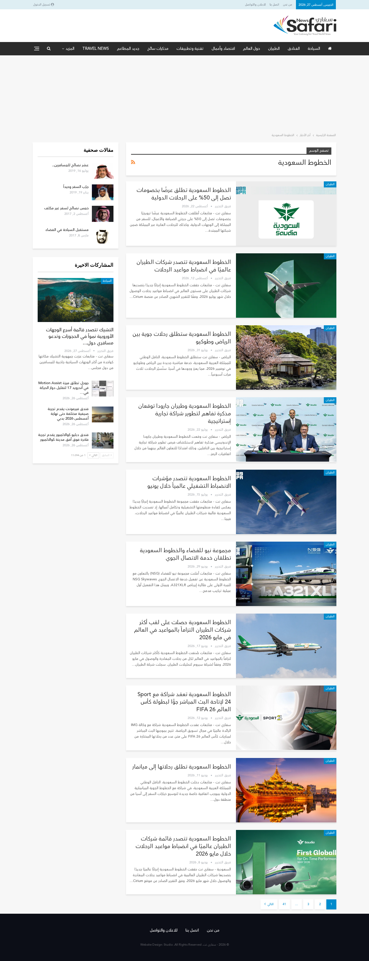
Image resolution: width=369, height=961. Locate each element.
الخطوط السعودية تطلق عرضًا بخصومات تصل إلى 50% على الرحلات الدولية (184, 194)
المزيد (70, 49)
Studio (168, 944)
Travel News (95, 49)
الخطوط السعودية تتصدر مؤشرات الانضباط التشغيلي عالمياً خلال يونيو (188, 482)
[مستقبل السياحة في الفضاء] (102, 235)
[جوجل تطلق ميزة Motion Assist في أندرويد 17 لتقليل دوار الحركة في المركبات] (102, 389)
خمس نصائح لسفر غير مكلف (66, 208)
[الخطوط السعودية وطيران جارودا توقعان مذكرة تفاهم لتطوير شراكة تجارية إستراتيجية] (286, 429)
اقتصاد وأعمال (223, 49)
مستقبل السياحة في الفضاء (67, 230)
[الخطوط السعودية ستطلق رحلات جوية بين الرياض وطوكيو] (286, 357)
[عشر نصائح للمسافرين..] (102, 171)
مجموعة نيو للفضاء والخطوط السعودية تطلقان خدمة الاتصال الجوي (185, 554)
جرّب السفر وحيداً (76, 187)
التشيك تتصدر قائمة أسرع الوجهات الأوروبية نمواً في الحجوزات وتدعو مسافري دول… (79, 336)
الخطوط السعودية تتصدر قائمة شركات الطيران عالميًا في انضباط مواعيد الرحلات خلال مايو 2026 (183, 846)
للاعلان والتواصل (255, 4)
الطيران (274, 49)
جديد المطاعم (128, 49)
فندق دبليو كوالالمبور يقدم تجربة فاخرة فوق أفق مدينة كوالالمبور (63, 437)
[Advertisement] (184, 93)
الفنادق (294, 49)
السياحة (314, 49)
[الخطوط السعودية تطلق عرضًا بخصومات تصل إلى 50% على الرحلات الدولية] (286, 213)
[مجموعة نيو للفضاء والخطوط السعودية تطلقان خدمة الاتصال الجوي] (286, 574)
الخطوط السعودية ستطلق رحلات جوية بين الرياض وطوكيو (182, 338)
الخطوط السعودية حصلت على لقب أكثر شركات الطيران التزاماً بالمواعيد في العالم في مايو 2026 (182, 630)
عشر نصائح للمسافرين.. (70, 165)
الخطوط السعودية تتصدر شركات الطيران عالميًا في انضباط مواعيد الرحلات (184, 266)
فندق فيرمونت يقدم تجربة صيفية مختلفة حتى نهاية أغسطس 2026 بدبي (68, 413)
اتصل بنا (274, 4)
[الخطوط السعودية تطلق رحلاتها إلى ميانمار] (286, 790)
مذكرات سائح (157, 49)
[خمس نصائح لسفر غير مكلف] (102, 214)
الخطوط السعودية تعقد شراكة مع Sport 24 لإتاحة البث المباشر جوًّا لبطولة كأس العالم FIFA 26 (184, 702)
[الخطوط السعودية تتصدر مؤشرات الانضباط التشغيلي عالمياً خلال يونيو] (286, 502)
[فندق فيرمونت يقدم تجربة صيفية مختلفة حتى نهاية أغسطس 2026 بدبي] (102, 415)
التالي (270, 904)
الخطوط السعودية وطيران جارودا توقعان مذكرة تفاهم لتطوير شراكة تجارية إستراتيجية (184, 413)
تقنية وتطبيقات (190, 49)
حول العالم (251, 49)
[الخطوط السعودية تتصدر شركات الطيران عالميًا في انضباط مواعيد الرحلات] (286, 285)
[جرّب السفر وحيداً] (102, 192)
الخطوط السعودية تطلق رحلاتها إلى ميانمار (181, 767)
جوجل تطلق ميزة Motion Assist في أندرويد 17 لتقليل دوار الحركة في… (63, 387)
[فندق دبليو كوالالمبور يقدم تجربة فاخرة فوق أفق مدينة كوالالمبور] (102, 440)
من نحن (287, 4)
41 (284, 904)
